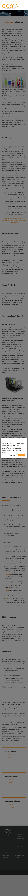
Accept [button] (21, 455)
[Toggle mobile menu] (25, 5)
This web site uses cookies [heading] (9, 441)
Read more (12, 455)
